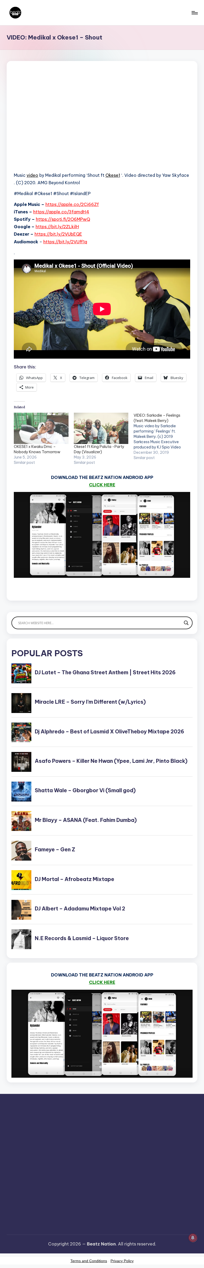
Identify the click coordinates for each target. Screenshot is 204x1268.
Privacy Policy (122, 1261)
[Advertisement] (102, 123)
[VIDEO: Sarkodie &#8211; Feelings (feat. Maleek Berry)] (164, 436)
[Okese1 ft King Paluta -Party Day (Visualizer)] (101, 428)
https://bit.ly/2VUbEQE (58, 234)
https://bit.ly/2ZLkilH (57, 226)
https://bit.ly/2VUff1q (65, 241)
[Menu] (194, 12)
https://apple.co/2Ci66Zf (72, 204)
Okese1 (112, 175)
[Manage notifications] (193, 1238)
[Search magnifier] (186, 623)
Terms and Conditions (88, 1261)
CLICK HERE (102, 484)
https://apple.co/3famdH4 (61, 211)
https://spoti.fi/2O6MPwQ (63, 219)
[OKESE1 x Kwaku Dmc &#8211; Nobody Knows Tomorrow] (41, 428)
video (32, 175)
